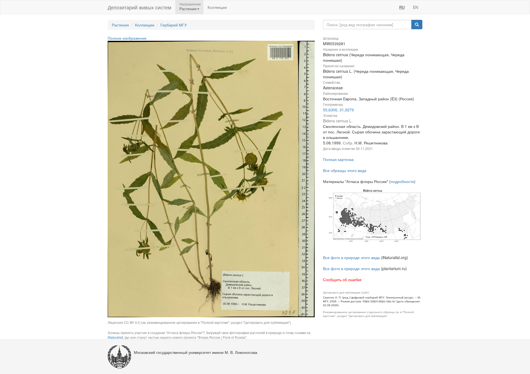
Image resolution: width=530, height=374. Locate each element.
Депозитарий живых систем (139, 7)
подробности (402, 181)
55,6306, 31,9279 (338, 109)
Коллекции (217, 7)
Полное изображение (127, 38)
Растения (120, 25)
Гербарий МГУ (173, 25)
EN (415, 7)
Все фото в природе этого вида (351, 257)
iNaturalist (115, 337)
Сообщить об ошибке (342, 279)
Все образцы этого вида (344, 170)
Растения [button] (188, 8)
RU (402, 7)
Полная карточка (338, 159)
